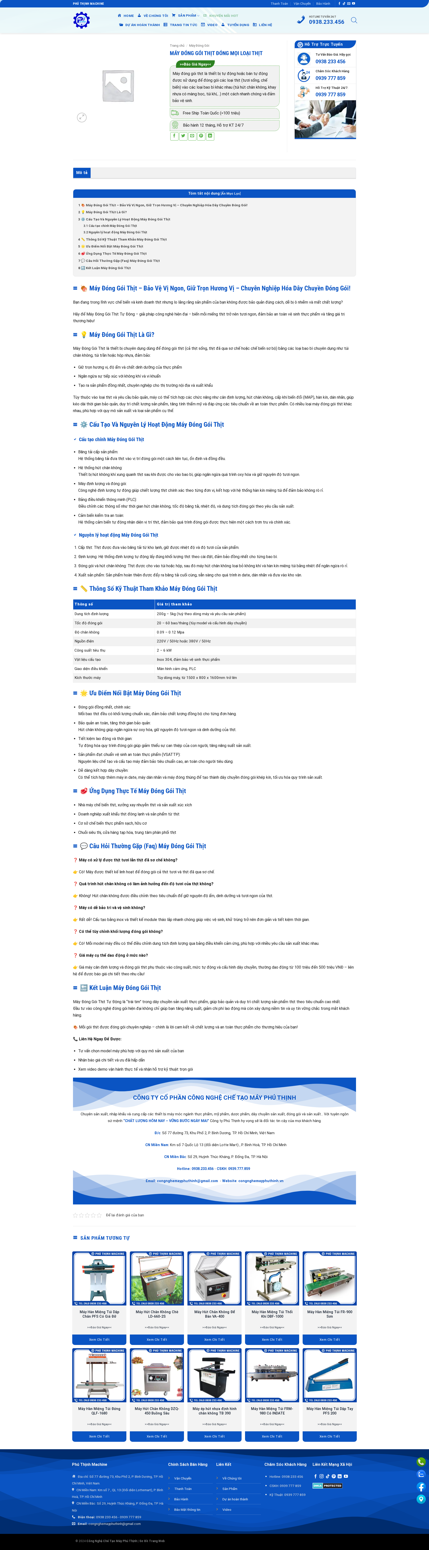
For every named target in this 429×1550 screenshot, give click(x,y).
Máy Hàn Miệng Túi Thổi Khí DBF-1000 (272, 1314)
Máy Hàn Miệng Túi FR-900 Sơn (329, 1314)
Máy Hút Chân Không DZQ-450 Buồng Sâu (157, 1411)
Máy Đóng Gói (199, 45)
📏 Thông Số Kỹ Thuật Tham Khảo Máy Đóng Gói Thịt (122, 239)
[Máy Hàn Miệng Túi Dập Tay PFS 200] (330, 1375)
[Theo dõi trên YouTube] (353, 3)
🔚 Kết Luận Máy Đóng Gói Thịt (104, 268)
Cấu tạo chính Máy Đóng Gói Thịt (110, 226)
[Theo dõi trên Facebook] (339, 3)
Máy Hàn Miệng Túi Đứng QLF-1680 (99, 1411)
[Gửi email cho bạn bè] (192, 136)
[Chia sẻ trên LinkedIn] (210, 136)
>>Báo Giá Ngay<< (195, 64)
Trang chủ (177, 45)
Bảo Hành (323, 3)
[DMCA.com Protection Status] (328, 1485)
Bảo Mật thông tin (187, 1510)
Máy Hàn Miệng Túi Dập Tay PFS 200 (330, 1411)
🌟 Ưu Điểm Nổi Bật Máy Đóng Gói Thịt (110, 246)
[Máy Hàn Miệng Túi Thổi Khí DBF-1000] (272, 1278)
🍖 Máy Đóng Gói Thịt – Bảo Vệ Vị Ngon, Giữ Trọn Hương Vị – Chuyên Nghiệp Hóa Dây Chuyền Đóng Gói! (163, 205)
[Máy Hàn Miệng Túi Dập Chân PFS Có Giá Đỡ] (99, 1278)
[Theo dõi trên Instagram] (321, 1476)
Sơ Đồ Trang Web (152, 1541)
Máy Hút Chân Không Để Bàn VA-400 (214, 1314)
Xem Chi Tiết (99, 1339)
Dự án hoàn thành (235, 1499)
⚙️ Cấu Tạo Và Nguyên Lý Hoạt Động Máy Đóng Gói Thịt (124, 219)
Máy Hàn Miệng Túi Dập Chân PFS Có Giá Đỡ (99, 1314)
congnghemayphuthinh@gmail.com (187, 1181)
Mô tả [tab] (82, 172)
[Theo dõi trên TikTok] (344, 3)
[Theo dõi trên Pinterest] (334, 1476)
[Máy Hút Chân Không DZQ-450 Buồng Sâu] (157, 1375)
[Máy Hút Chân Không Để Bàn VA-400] (214, 1278)
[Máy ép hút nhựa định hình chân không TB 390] (214, 1375)
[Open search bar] (354, 20)
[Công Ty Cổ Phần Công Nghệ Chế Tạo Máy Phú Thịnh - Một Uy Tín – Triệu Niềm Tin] (81, 20)
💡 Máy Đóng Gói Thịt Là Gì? (102, 212)
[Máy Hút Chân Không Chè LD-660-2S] (157, 1278)
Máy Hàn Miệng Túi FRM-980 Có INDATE (272, 1411)
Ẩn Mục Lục (230, 193)
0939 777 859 (330, 78)
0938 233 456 (330, 62)
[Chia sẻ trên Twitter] (183, 136)
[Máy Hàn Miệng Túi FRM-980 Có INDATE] (272, 1375)
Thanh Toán (279, 3)
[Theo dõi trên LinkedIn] (340, 1476)
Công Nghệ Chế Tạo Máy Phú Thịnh (111, 1541)
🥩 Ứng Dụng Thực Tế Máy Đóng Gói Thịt (112, 253)
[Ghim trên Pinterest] (201, 136)
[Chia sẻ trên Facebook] (174, 136)
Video (226, 1510)
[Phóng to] (82, 117)
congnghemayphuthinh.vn (261, 1181)
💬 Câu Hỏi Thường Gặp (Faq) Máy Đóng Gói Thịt (119, 261)
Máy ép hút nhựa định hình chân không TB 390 (215, 1411)
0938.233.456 (203, 1169)
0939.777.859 (239, 1169)
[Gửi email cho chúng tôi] (348, 3)
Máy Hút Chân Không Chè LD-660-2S (157, 1314)
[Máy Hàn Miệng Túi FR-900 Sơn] (330, 1278)
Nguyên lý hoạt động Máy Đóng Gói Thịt (115, 232)
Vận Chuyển (302, 3)
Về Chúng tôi (232, 1478)
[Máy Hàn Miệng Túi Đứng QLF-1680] (99, 1375)
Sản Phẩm (229, 1489)
